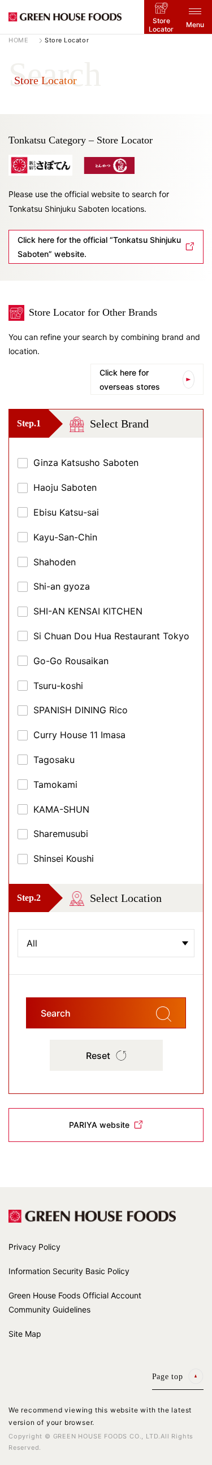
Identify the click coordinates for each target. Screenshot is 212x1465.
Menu (195, 24)
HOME (18, 40)
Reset (98, 1055)
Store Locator (161, 24)
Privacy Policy (34, 1247)
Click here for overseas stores (129, 379)
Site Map (24, 1333)
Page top (167, 1376)
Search (56, 1013)
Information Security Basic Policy (68, 1271)
